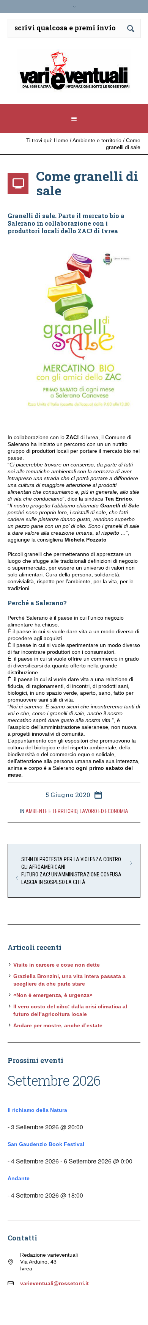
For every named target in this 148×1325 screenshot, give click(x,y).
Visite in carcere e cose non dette (56, 965)
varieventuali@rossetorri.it (54, 1283)
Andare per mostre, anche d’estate (57, 1025)
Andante (19, 1178)
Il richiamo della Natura (37, 1110)
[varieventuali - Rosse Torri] (74, 73)
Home (61, 140)
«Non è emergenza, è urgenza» (53, 995)
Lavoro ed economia (104, 811)
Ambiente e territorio (96, 140)
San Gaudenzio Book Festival (46, 1144)
